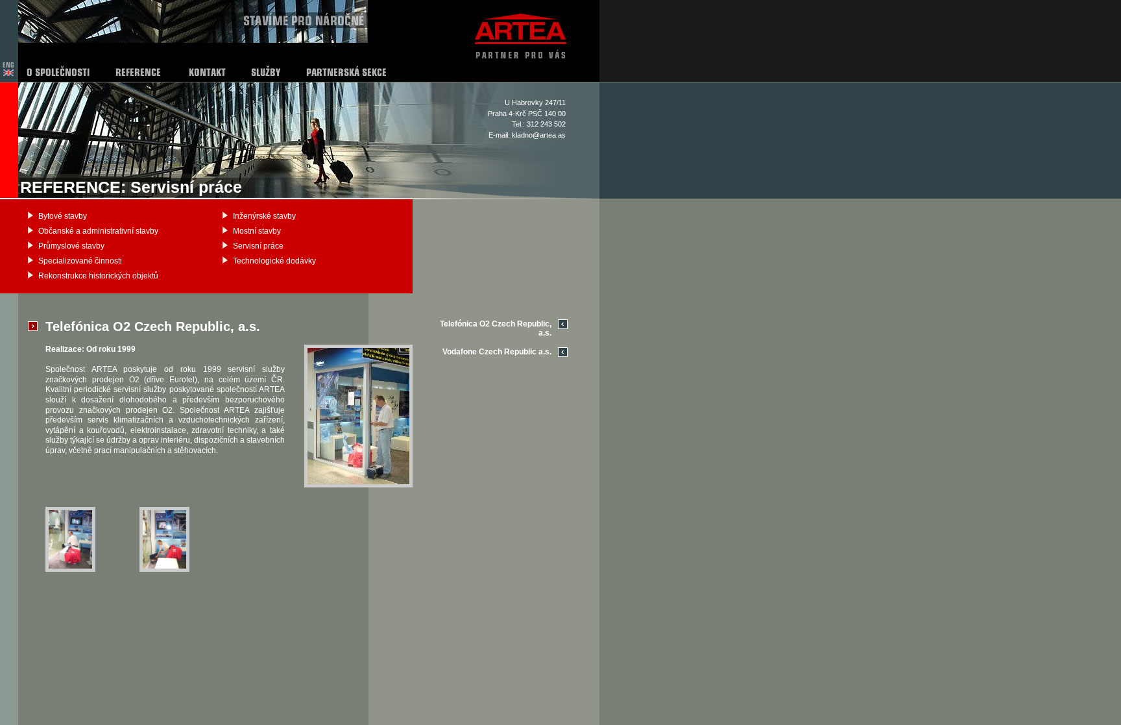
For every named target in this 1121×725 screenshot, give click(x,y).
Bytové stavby (62, 216)
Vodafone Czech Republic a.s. (496, 351)
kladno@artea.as (539, 135)
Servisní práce (258, 246)
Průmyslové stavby (71, 246)
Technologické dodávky (274, 260)
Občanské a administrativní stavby (98, 231)
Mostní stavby (257, 231)
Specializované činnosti (80, 260)
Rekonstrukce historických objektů (98, 275)
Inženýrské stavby (264, 216)
